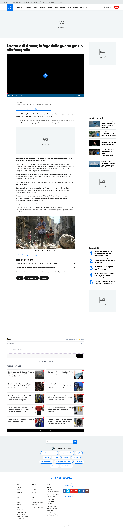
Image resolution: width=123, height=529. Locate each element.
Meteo (34, 492)
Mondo (35, 7)
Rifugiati (44, 278)
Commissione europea (63, 461)
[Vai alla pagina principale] (10, 7)
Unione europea (46, 461)
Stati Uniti (79, 461)
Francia (23, 41)
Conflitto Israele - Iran (49, 453)
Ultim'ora (20, 7)
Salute (75, 7)
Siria (19, 278)
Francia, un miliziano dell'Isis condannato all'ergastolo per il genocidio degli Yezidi (40, 272)
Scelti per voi (96, 118)
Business (43, 7)
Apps (33, 499)
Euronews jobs (51, 506)
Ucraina (76, 457)
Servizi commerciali (53, 491)
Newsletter (68, 496)
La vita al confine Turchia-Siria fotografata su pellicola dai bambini (35, 267)
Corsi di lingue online (38, 507)
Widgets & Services (37, 502)
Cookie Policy (51, 496)
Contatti (49, 503)
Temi (17, 484)
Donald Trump (66, 466)
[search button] (58, 2)
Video (82, 7)
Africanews (35, 504)
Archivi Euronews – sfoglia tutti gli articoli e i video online (22, 516)
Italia (78, 453)
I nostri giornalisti (21, 512)
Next (56, 7)
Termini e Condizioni (53, 494)
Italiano (7, 2)
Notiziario (34, 489)
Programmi (19, 509)
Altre (48, 484)
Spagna (66, 457)
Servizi (34, 484)
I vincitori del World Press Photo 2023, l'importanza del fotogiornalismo (37, 263)
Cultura (62, 7)
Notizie (11, 41)
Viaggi (50, 7)
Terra (69, 7)
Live (116, 7)
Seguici (34, 497)
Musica (54, 466)
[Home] (7, 41)
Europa (28, 7)
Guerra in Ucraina (66, 453)
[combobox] (67, 2)
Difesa (47, 457)
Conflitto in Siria (31, 278)
